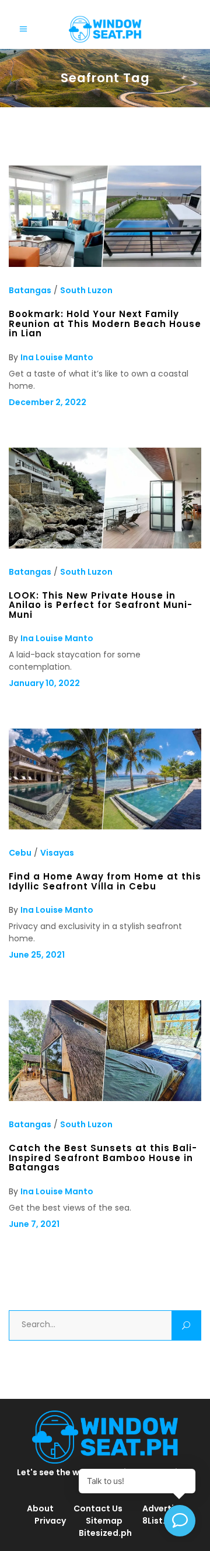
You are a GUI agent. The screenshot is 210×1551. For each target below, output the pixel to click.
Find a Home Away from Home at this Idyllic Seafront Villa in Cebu (105, 881)
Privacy (50, 1521)
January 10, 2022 (44, 683)
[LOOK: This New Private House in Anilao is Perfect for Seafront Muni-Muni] (105, 545)
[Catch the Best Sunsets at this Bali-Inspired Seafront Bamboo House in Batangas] (105, 1098)
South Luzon (86, 290)
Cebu (20, 853)
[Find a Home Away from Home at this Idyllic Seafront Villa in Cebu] (105, 826)
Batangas (30, 290)
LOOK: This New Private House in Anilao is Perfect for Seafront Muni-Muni (100, 605)
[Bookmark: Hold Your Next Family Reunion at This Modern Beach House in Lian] (105, 264)
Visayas (57, 853)
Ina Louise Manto (56, 357)
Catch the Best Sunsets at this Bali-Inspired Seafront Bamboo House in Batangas (103, 1157)
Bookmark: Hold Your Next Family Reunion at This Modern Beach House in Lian (105, 323)
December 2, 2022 (47, 402)
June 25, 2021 (37, 955)
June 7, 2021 (34, 1224)
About (40, 1508)
